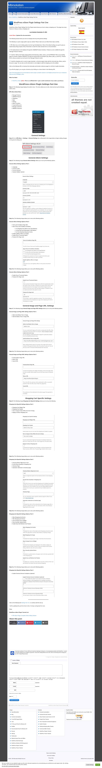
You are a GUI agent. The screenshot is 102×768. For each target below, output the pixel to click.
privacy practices (73, 92)
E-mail (14, 686)
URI (15, 690)
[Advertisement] (38, 636)
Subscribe (74, 77)
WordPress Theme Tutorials (17, 747)
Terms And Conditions (51, 755)
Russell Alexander (75, 66)
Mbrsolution (15, 5)
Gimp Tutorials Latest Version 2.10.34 (47, 716)
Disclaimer (51, 760)
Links (12, 721)
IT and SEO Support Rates (16, 719)
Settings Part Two (25, 602)
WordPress (14, 17)
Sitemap (13, 733)
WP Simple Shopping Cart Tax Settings (80, 49)
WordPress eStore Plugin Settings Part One (31, 22)
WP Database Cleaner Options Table (79, 42)
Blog (14, 13)
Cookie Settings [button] (89, 764)
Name (14, 682)
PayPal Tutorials (43, 724)
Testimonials (14, 736)
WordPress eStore (16, 80)
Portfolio (13, 726)
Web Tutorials (53, 13)
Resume (13, 731)
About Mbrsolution (15, 712)
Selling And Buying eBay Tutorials (46, 726)
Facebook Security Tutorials (45, 714)
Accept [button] (97, 764)
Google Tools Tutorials (44, 719)
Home (10, 13)
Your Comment (15, 663)
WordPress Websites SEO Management (19, 743)
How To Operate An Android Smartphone (48, 721)
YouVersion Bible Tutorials (45, 728)
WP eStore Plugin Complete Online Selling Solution (24, 615)
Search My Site (44, 13)
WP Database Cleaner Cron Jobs (79, 39)
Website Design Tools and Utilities (18, 738)
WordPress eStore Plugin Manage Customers (19, 705)
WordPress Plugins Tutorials (17, 745)
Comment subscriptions (22, 13)
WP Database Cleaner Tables (78, 44)
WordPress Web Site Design (65, 13)
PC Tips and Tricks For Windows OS (18, 724)
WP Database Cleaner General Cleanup (80, 46)
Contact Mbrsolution (34, 13)
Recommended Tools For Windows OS (19, 728)
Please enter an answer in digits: (15, 693)
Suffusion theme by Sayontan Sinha (87, 758)
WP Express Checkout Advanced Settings (84, 60)
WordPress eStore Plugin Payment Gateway (57, 705)
